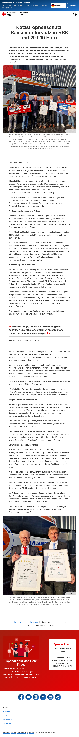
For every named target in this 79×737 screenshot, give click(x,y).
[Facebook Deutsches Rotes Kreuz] (21, 697)
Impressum (7, 723)
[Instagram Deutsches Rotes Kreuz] (36, 697)
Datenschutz (7, 719)
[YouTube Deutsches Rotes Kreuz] (28, 697)
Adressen (6, 711)
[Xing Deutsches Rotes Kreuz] (58, 697)
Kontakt (5, 715)
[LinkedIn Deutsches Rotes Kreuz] (50, 697)
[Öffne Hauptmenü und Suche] (75, 14)
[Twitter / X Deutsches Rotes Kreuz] (43, 697)
